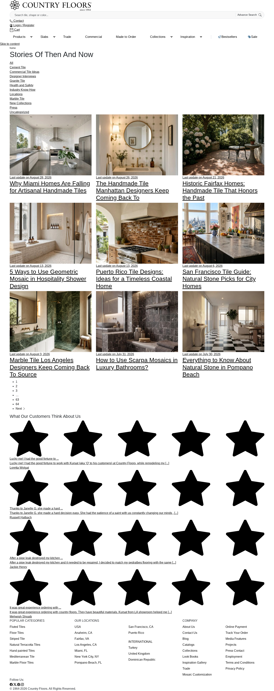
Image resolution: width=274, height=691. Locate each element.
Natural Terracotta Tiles (25, 644)
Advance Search (247, 14)
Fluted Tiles (17, 626)
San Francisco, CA (140, 626)
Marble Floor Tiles (22, 662)
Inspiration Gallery (194, 662)
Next (19, 408)
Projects (231, 644)
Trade (186, 668)
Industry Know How (22, 89)
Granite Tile (17, 80)
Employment (234, 656)
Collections (189, 650)
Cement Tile (18, 67)
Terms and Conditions (240, 662)
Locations (16, 94)
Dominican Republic (141, 659)
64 (17, 404)
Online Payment (236, 626)
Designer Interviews (23, 76)
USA (78, 626)
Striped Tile (17, 638)
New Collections (21, 103)
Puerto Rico (136, 632)
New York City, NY (87, 656)
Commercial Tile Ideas (24, 71)
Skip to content (10, 43)
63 (17, 399)
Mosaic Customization (197, 674)
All (11, 62)
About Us (188, 626)
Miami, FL (81, 650)
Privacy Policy (235, 668)
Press (13, 107)
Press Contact (235, 650)
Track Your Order (237, 632)
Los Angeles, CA (86, 644)
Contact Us (189, 632)
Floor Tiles (17, 632)
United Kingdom (139, 653)
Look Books (190, 656)
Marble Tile (17, 98)
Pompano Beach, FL (88, 662)
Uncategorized (19, 112)
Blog (185, 638)
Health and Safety (21, 85)
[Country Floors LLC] (51, 5)
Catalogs (188, 644)
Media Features (236, 638)
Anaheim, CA (83, 632)
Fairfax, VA (82, 638)
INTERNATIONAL (140, 641)
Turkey (132, 647)
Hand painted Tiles (22, 650)
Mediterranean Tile (22, 656)
